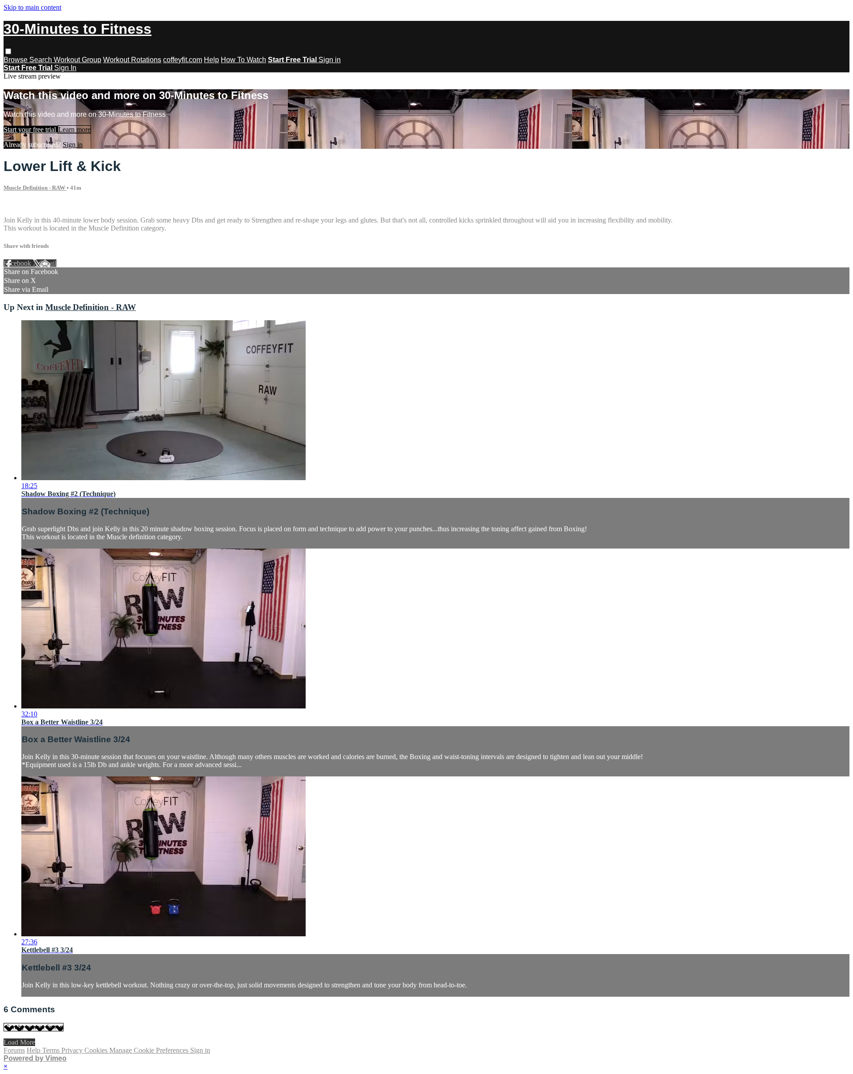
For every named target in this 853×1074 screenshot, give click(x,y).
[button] (8, 51)
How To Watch (243, 60)
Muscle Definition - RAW (35, 187)
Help (211, 60)
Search (41, 60)
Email (48, 263)
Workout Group (77, 60)
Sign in (330, 60)
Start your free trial (31, 129)
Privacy (72, 1050)
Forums (14, 1050)
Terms (51, 1050)
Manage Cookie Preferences (149, 1050)
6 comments (20, 205)
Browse (16, 60)
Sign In (65, 68)
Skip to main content (32, 7)
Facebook (18, 263)
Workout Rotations (132, 60)
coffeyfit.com (182, 60)
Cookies (96, 1050)
